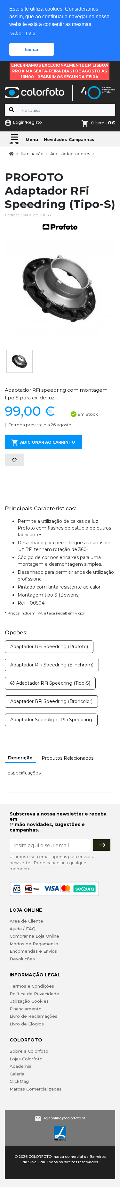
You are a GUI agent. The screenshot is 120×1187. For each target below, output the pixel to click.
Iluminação (32, 153)
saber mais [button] (22, 33)
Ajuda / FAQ (23, 928)
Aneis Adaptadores (70, 153)
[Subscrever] (101, 845)
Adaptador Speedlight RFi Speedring (51, 720)
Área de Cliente (26, 921)
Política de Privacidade (34, 993)
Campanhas (81, 139)
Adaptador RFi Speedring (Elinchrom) (51, 665)
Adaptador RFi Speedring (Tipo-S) (52, 683)
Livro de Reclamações (33, 1016)
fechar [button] (31, 49)
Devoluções (22, 958)
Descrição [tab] (20, 758)
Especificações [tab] (24, 773)
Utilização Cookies (29, 1001)
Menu (32, 139)
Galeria (17, 1073)
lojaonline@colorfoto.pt (64, 1118)
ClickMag (19, 1081)
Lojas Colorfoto (26, 1058)
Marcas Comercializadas (35, 1088)
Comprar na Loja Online (34, 936)
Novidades (55, 139)
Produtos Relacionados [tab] (67, 758)
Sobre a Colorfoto (29, 1051)
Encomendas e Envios (33, 951)
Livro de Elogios (27, 1023)
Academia (20, 1066)
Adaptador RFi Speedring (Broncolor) (51, 701)
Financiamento (26, 1008)
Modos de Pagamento (34, 943)
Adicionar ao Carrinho (47, 442)
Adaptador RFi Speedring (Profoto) (49, 646)
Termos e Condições (32, 986)
